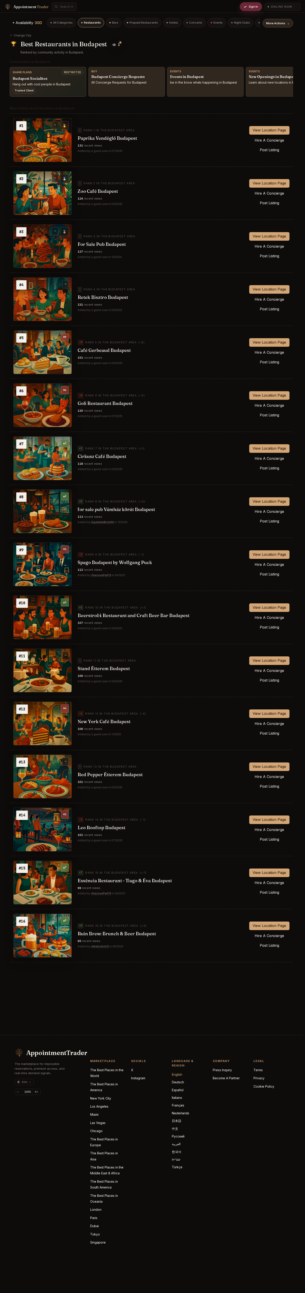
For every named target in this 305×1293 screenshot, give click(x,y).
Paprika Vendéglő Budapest (107, 138)
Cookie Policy (263, 1086)
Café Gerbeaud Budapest (104, 350)
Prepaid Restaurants (144, 22)
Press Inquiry (222, 1070)
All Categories (63, 22)
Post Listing (269, 150)
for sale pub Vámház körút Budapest (116, 509)
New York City (100, 1098)
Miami (94, 1114)
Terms (258, 1070)
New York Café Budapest (104, 721)
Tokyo (95, 1234)
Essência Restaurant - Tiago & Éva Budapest (125, 880)
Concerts (195, 22)
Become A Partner (226, 1078)
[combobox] (67, 6)
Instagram (138, 1078)
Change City (22, 35)
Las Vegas (97, 1123)
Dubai (94, 1226)
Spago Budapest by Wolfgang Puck (115, 562)
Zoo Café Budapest (98, 191)
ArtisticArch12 (100, 946)
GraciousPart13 (101, 575)
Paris (93, 1218)
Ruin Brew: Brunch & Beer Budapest (117, 933)
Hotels (173, 22)
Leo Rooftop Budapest (101, 827)
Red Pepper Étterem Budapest (110, 774)
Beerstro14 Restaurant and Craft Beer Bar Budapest (133, 615)
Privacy (259, 1078)
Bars (115, 22)
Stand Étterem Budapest (104, 668)
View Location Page (269, 130)
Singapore (98, 1242)
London (95, 1209)
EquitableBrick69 (102, 522)
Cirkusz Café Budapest (102, 456)
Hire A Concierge (269, 140)
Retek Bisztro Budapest (103, 297)
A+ (36, 1091)
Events (218, 22)
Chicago (96, 1131)
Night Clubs (242, 22)
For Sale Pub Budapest (102, 244)
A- (18, 1091)
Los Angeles (99, 1106)
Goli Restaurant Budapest (105, 403)
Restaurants (92, 22)
